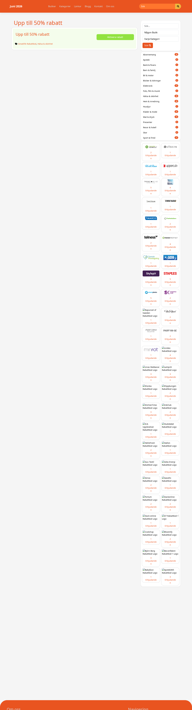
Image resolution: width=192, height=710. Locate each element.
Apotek (160, 59)
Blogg (88, 6)
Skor (160, 132)
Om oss (110, 6)
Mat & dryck (160, 117)
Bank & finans (160, 65)
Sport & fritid (160, 137)
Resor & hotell (160, 127)
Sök (146, 45)
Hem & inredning (160, 101)
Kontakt (98, 6)
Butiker (52, 6)
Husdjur (160, 106)
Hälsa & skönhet (45, 43)
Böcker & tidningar (160, 80)
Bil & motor (160, 75)
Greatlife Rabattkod (27, 43)
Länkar (77, 6)
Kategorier (65, 6)
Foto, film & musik (160, 91)
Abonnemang (160, 54)
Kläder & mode (160, 111)
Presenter (160, 122)
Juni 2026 (16, 6)
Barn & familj (160, 70)
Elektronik (160, 85)
